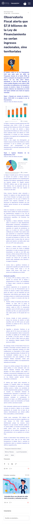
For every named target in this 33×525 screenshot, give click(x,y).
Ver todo (27, 475)
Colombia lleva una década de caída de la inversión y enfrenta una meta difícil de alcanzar (16, 497)
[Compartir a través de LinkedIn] (12, 464)
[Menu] (29, 3)
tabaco (12, 455)
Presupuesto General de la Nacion (13, 448)
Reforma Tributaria (9, 452)
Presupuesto (7, 459)
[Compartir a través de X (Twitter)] (8, 464)
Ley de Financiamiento (21, 452)
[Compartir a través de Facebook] (4, 464)
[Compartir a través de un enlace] (16, 464)
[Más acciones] (28, 12)
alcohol (6, 455)
